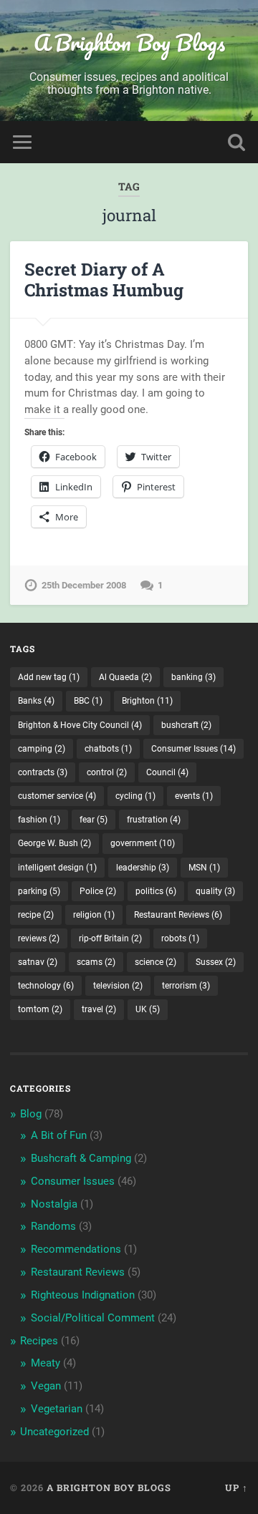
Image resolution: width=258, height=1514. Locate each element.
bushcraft (186, 725)
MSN (204, 868)
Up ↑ (236, 1487)
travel (99, 1009)
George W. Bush (54, 843)
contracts (42, 772)
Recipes (39, 1340)
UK (147, 1009)
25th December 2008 (84, 585)
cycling (135, 796)
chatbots (108, 749)
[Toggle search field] (236, 142)
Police (98, 891)
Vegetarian (56, 1408)
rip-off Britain (110, 938)
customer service (57, 796)
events (194, 796)
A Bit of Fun (59, 1135)
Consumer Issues (193, 749)
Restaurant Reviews (178, 915)
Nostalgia (54, 1204)
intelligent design (57, 868)
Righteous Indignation (83, 1295)
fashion (39, 820)
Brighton (147, 701)
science (155, 962)
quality (215, 891)
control (107, 772)
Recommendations (76, 1249)
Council (167, 772)
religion (94, 915)
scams (96, 962)
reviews (38, 938)
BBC (88, 701)
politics (155, 891)
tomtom (40, 1009)
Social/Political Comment (93, 1317)
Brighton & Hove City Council (80, 725)
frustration (154, 820)
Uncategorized (54, 1431)
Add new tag (49, 677)
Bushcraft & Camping (81, 1158)
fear (94, 820)
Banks (36, 701)
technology (46, 986)
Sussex (216, 962)
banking (193, 677)
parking (39, 891)
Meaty (45, 1363)
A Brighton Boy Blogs (129, 42)
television (118, 986)
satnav (37, 962)
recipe (36, 915)
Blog (31, 1113)
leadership (142, 868)
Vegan (46, 1385)
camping (41, 749)
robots (180, 938)
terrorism (186, 986)
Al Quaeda (125, 677)
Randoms (53, 1226)
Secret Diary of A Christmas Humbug (103, 279)
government (142, 843)
